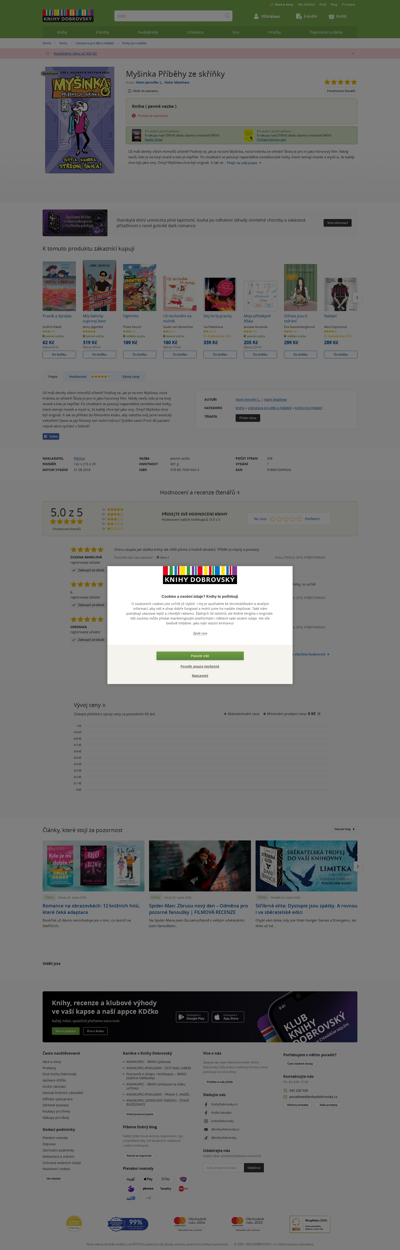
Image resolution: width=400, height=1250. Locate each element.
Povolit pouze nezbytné (200, 666)
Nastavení (200, 675)
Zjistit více (200, 633)
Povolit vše (200, 656)
